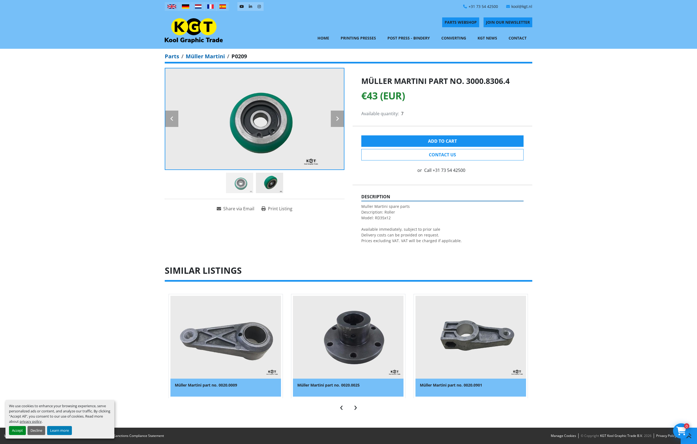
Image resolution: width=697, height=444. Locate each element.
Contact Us (442, 155)
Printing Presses (358, 38)
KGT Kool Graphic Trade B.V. (621, 435)
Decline (36, 430)
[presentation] (341, 406)
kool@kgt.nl (521, 6)
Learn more (59, 430)
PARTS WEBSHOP (461, 22)
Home (323, 38)
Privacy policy (666, 435)
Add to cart (442, 141)
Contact (518, 38)
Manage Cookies (563, 435)
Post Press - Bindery (408, 38)
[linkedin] (250, 6)
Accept (17, 430)
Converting (453, 38)
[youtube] (241, 6)
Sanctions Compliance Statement (139, 435)
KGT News (487, 38)
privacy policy (31, 421)
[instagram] (259, 6)
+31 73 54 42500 (483, 6)
